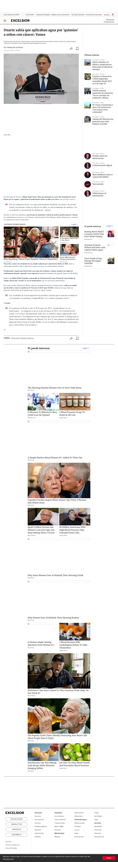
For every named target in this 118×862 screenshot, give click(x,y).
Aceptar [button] (108, 858)
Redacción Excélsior (15, 47)
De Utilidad (98, 816)
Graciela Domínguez (43, 15)
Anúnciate (106, 14)
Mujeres (57, 837)
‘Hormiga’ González (77, 15)
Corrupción (15, 338)
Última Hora (110, 19)
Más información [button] (8, 859)
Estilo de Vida (79, 837)
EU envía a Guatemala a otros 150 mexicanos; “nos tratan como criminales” (102, 108)
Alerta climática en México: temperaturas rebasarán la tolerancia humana (102, 66)
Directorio (8, 841)
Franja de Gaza (60, 823)
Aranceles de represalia (94, 15)
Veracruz (30, 338)
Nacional (38, 816)
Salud (76, 833)
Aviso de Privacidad (11, 848)
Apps (96, 819)
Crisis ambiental (60, 819)
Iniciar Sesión (17, 819)
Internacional (39, 819)
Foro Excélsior (59, 816)
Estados (23, 338)
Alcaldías (77, 826)
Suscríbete (17, 835)
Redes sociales (79, 823)
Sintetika (38, 837)
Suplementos (79, 813)
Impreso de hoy (109, 22)
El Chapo (58, 830)
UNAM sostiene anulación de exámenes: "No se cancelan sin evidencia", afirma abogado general (102, 94)
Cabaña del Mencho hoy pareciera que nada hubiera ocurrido (102, 121)
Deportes (38, 830)
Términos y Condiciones (12, 845)
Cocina (76, 830)
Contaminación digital (102, 165)
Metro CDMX (59, 826)
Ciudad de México (41, 826)
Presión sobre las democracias (99, 157)
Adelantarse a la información (99, 194)
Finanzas (38, 823)
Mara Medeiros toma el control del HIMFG (102, 175)
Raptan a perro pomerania (60, 15)
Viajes (96, 813)
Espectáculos (39, 833)
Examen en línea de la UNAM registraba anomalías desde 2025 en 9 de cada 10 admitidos (102, 80)
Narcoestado (97, 184)
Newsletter (16, 824)
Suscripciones (99, 837)
